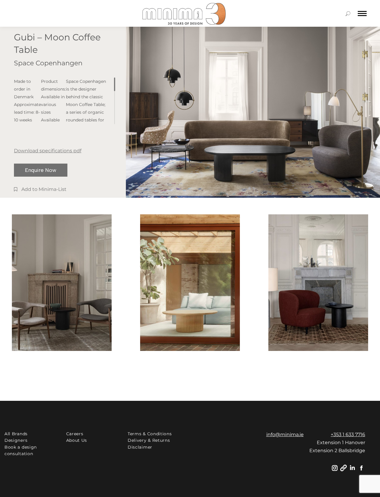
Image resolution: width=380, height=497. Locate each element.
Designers (15, 440)
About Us (76, 440)
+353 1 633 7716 (348, 434)
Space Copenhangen (48, 63)
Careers (74, 433)
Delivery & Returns (149, 440)
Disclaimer (140, 447)
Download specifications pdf (47, 150)
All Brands (16, 433)
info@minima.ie (285, 434)
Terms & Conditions (150, 433)
